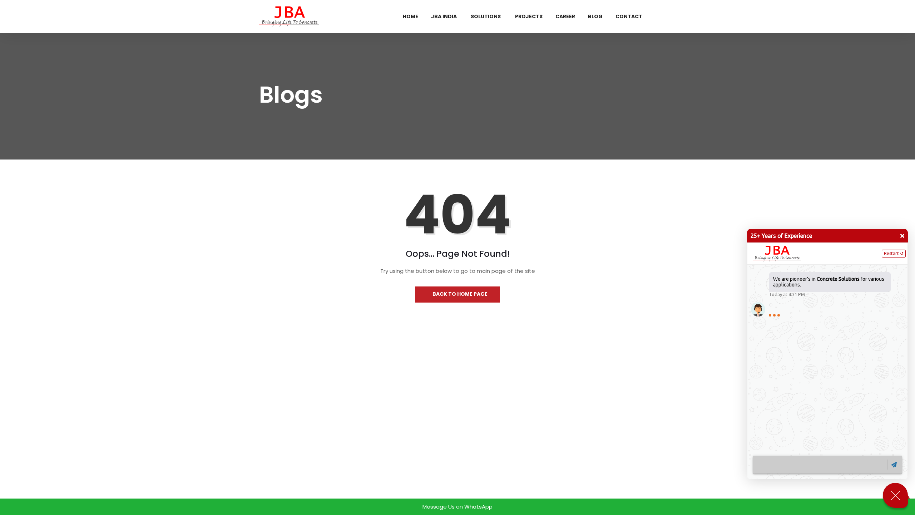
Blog (595, 16)
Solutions (486, 16)
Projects (529, 16)
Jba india (444, 16)
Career (565, 16)
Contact (628, 16)
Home (410, 16)
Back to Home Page (459, 294)
